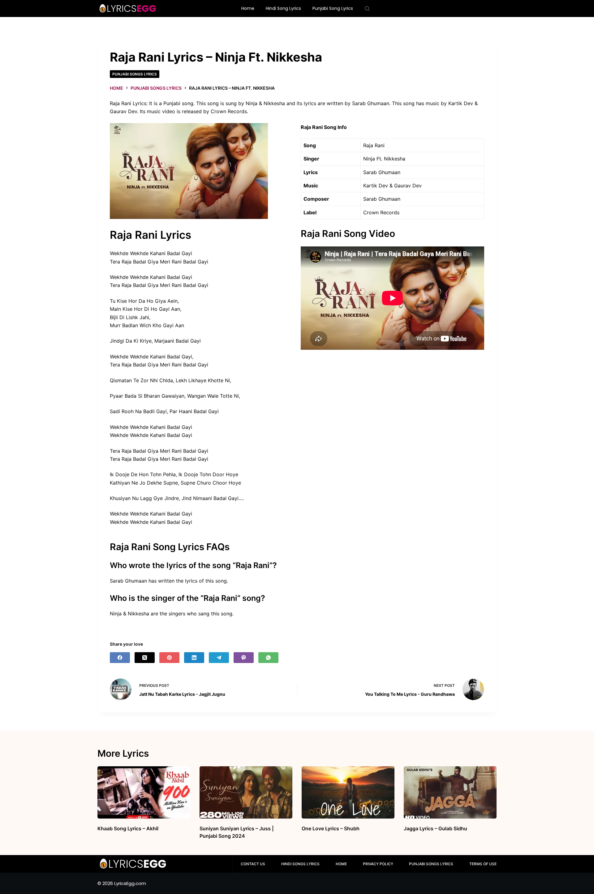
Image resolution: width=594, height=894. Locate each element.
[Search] (367, 8)
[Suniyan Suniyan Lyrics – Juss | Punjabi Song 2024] (246, 792)
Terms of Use (483, 864)
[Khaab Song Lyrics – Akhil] (143, 792)
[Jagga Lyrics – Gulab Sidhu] (450, 792)
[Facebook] (120, 657)
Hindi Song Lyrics (283, 8)
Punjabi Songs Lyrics (134, 74)
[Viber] (244, 657)
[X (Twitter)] (145, 657)
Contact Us (253, 864)
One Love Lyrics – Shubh (330, 828)
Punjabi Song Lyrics (332, 8)
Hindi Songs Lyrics (300, 864)
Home (247, 8)
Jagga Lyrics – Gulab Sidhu (435, 828)
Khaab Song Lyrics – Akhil (127, 828)
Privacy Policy (378, 864)
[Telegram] (219, 657)
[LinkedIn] (194, 657)
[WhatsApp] (268, 657)
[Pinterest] (169, 657)
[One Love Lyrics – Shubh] (348, 792)
